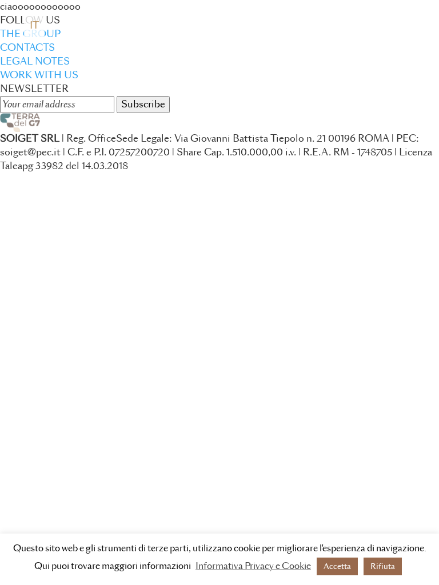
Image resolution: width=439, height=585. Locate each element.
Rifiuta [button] (382, 566)
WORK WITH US (39, 75)
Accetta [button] (337, 566)
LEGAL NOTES (35, 61)
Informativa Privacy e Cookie (253, 566)
